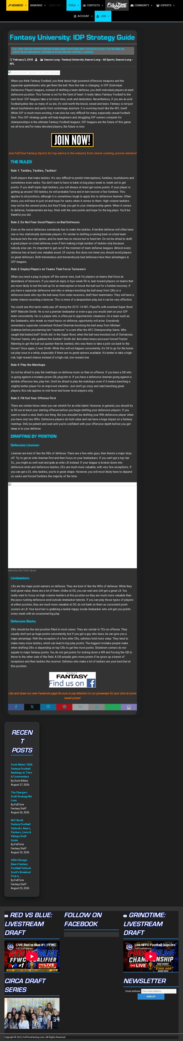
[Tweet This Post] (32, 707)
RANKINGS (36, 5)
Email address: (133, 991)
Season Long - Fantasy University (64, 59)
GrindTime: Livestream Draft (144, 924)
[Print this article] (96, 707)
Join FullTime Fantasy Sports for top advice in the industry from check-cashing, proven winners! (72, 153)
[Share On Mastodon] (129, 707)
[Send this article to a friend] (80, 707)
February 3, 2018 (23, 59)
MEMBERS (17, 5)
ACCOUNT (83, 16)
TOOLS (72, 5)
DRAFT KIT (55, 5)
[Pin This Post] (64, 707)
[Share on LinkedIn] (48, 707)
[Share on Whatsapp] (113, 707)
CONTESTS (93, 5)
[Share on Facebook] (16, 707)
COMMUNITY (142, 5)
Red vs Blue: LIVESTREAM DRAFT (28, 924)
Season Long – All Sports (100, 59)
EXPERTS (166, 5)
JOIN (103, 16)
